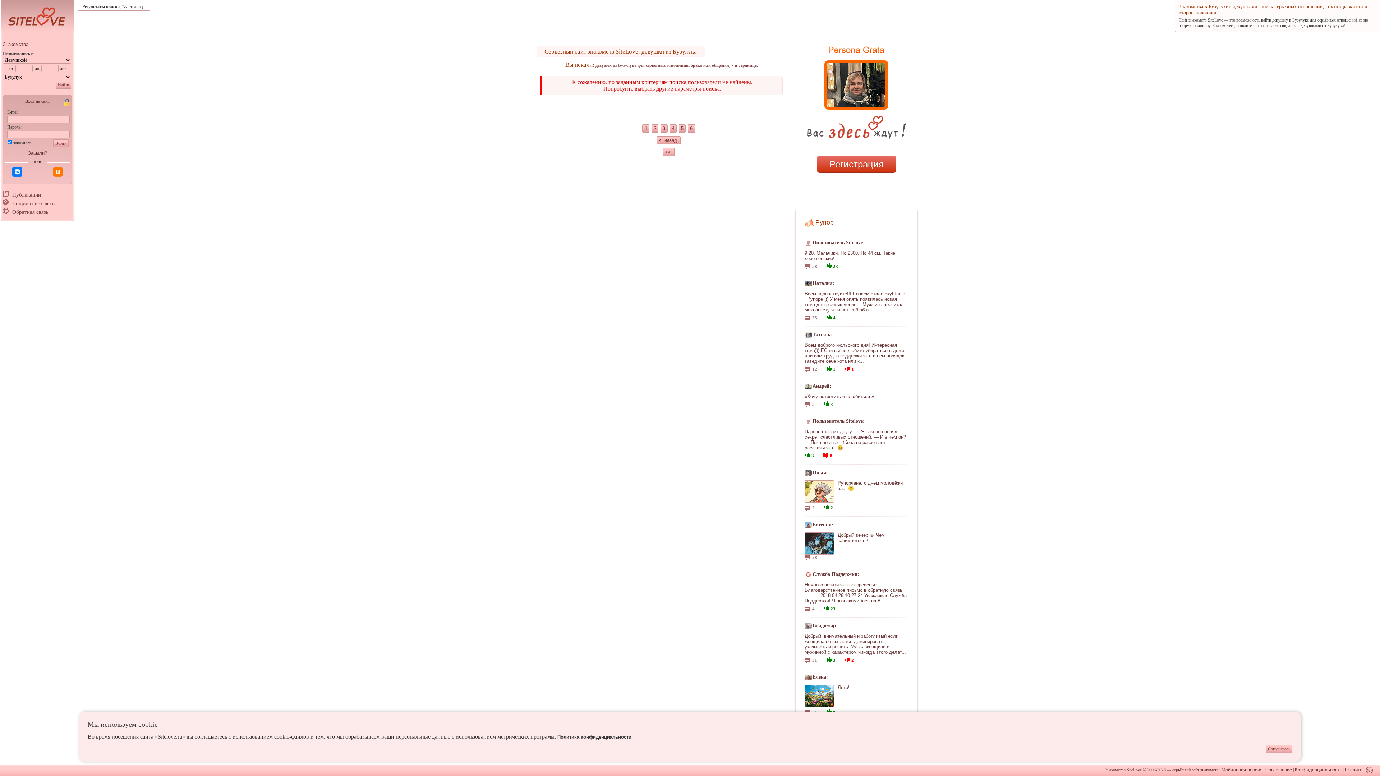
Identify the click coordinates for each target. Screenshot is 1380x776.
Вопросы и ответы (34, 203)
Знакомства (15, 44)
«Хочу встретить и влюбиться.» (839, 396)
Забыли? (37, 153)
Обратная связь (30, 212)
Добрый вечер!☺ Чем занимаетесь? (861, 537)
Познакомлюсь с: (18, 53)
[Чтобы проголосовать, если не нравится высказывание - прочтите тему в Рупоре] (847, 368)
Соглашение (1278, 769)
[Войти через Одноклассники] (58, 172)
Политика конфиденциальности (594, 737)
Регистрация (856, 164)
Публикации (26, 195)
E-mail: (13, 112)
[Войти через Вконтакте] (17, 172)
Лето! (844, 687)
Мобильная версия (1242, 769)
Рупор (824, 222)
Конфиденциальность (1318, 769)
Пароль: (14, 127)
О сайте (1353, 769)
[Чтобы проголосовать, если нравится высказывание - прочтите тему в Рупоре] (829, 265)
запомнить (22, 143)
